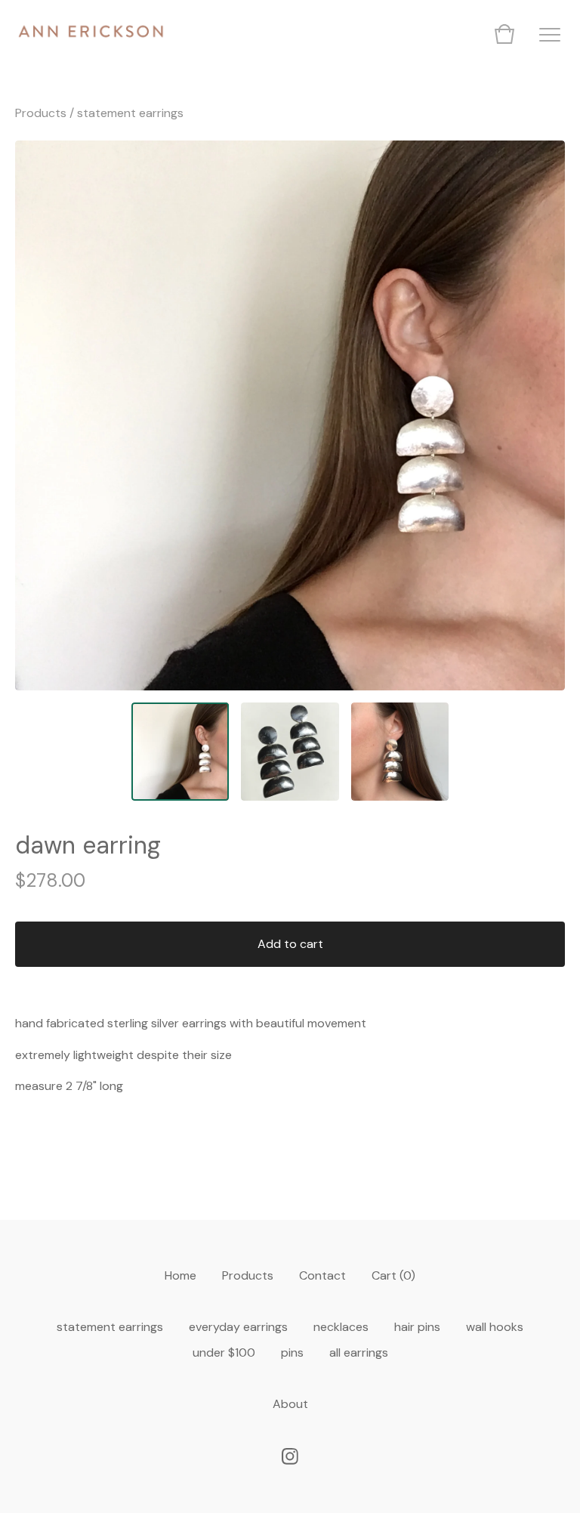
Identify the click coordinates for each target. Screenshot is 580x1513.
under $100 (224, 1352)
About (290, 1404)
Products (40, 113)
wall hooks (494, 1327)
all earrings (358, 1352)
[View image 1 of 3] (180, 751)
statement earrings (130, 113)
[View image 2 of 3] (290, 751)
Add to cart (290, 944)
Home (180, 1275)
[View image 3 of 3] (400, 751)
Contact (322, 1275)
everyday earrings (238, 1327)
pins (292, 1352)
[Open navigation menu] (550, 34)
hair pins (417, 1327)
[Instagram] (290, 1456)
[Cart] (504, 34)
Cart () (393, 1275)
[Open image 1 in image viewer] (290, 415)
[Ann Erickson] (90, 34)
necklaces (341, 1327)
